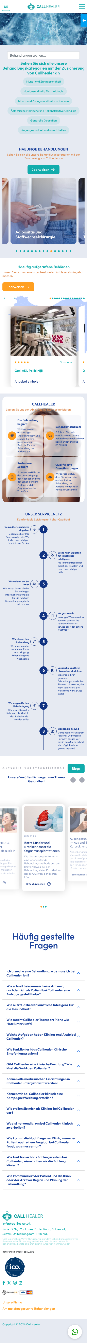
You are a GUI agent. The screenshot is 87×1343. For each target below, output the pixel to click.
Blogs (76, 768)
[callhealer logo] (81, 6)
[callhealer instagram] (15, 1283)
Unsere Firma (12, 1302)
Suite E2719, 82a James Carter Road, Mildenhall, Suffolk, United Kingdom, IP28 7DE (34, 1231)
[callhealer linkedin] (20, 1283)
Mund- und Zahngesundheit (43, 81)
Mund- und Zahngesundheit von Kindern (43, 101)
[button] (5, 298)
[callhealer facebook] (3, 1283)
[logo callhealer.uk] (43, 7)
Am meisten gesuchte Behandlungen (28, 1308)
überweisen (40, 169)
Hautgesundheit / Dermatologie (44, 91)
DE (6, 7)
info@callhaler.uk (16, 1223)
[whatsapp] (75, 1332)
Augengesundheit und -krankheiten (43, 130)
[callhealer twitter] (9, 1283)
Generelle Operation (43, 120)
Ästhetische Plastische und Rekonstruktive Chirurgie (43, 111)
